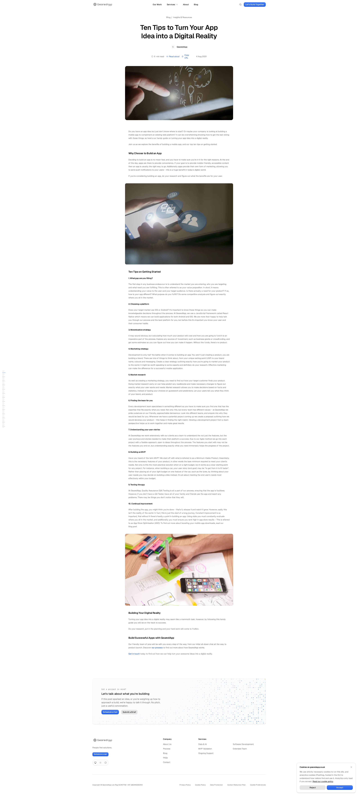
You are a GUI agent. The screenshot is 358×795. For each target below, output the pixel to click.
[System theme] (95, 762)
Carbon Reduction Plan (236, 785)
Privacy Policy (185, 785)
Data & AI (202, 744)
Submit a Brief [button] (129, 712)
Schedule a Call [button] (110, 712)
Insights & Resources (182, 17)
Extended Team (240, 748)
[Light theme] (100, 762)
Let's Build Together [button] (254, 4)
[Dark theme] (105, 762)
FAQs (165, 757)
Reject (313, 787)
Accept (339, 787)
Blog (196, 4)
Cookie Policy (200, 785)
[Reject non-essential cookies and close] (351, 767)
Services (171, 4)
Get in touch (134, 654)
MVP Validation (205, 748)
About (186, 4)
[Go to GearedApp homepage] (102, 4)
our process (157, 647)
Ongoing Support (205, 753)
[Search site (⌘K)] (240, 4)
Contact (166, 762)
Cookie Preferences (258, 785)
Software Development (243, 744)
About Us (167, 744)
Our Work (157, 4)
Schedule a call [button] (100, 754)
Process (166, 748)
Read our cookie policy (323, 781)
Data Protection (216, 785)
